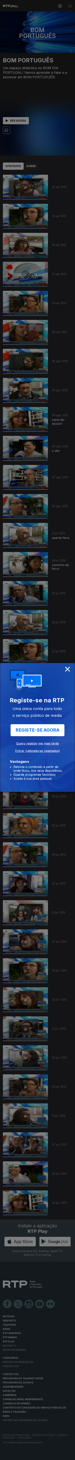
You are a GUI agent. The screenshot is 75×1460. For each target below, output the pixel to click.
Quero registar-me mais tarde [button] (37, 743)
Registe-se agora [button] (37, 730)
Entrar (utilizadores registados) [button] (37, 751)
